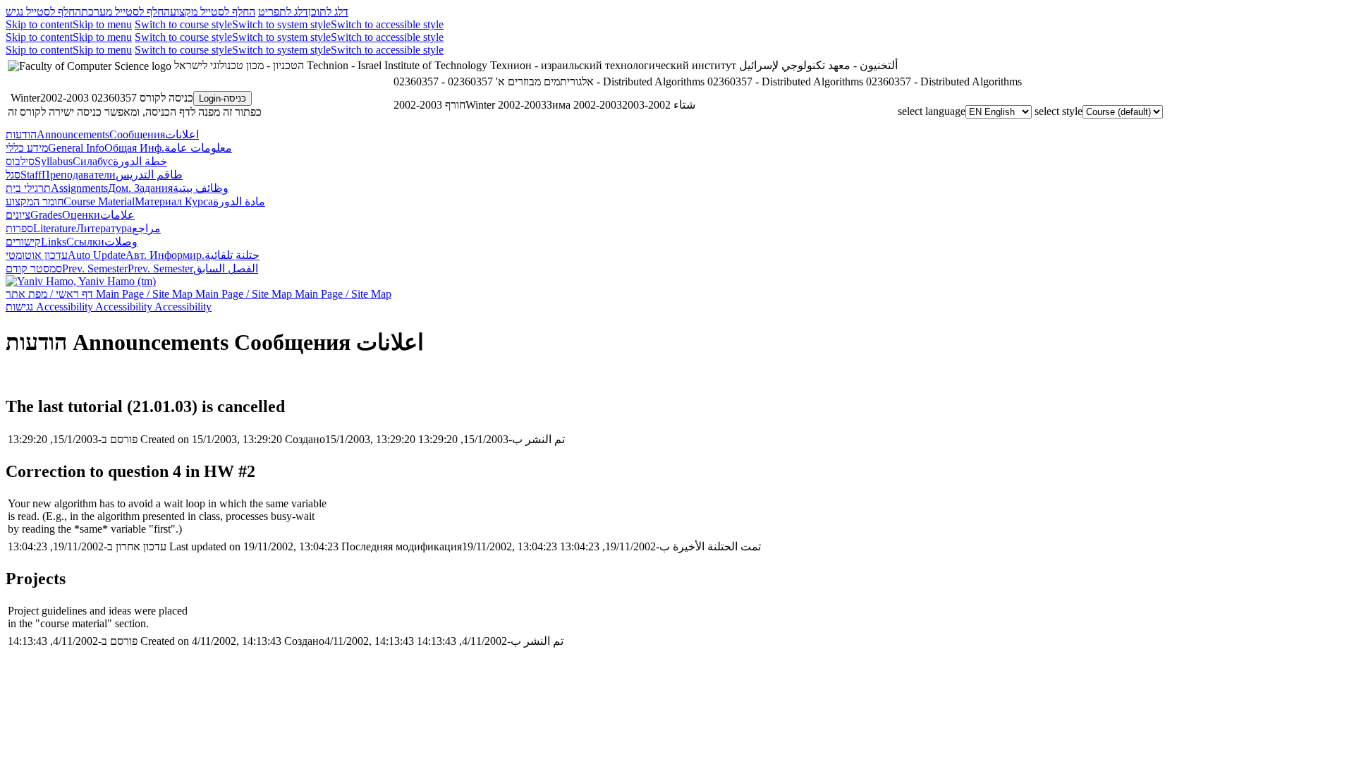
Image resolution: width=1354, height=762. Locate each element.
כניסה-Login (222, 98)
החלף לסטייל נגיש (43, 12)
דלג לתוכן (328, 12)
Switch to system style (281, 24)
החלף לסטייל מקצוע (212, 12)
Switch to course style (183, 24)
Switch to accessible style (387, 24)
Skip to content (39, 24)
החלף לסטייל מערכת (125, 12)
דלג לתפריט (283, 12)
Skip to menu (102, 24)
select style (1058, 111)
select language (931, 111)
